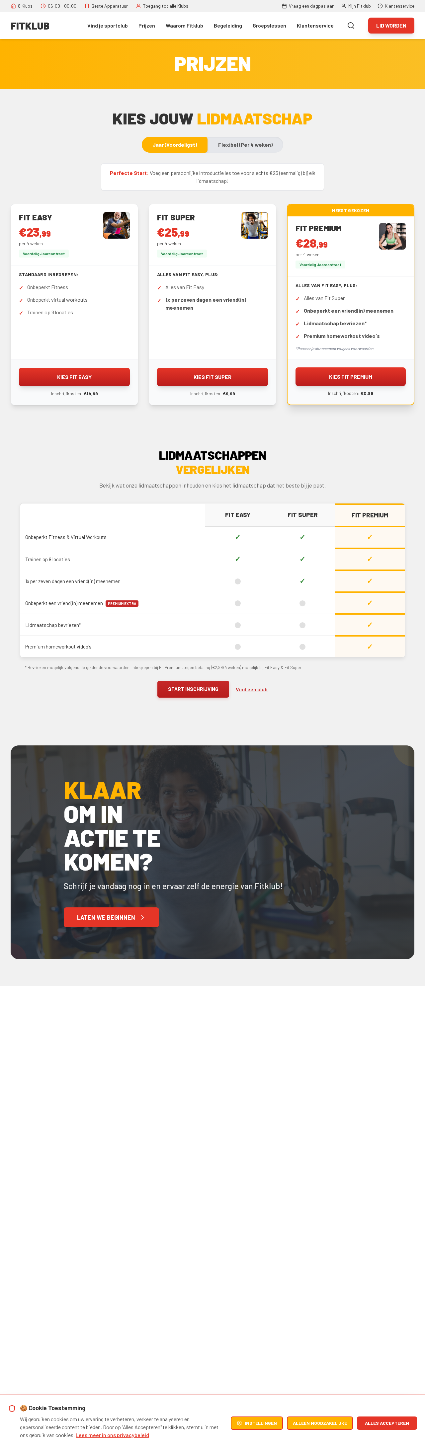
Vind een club (252, 689)
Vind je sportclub (107, 25)
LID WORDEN (391, 25)
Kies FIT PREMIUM (350, 376)
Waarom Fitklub (184, 25)
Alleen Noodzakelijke (320, 1423)
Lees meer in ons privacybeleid (112, 1435)
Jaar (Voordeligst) (174, 144)
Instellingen (261, 1423)
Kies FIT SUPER (212, 377)
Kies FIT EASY (74, 377)
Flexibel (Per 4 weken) (245, 144)
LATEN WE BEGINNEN (106, 917)
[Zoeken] (351, 25)
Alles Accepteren (387, 1423)
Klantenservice (315, 25)
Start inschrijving (193, 689)
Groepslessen (269, 25)
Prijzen (146, 25)
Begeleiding (228, 25)
